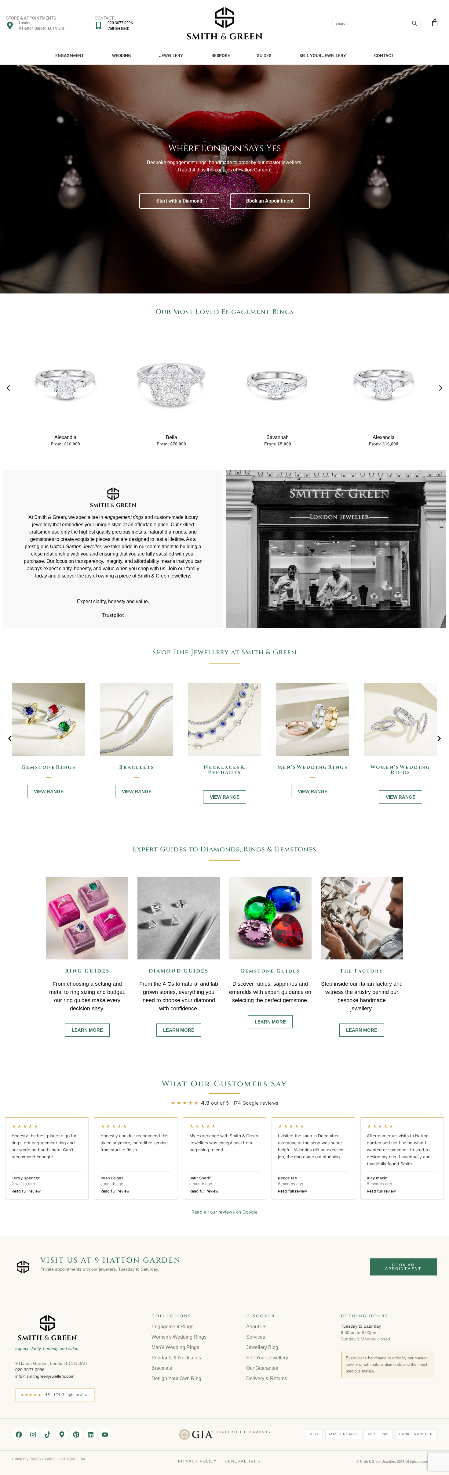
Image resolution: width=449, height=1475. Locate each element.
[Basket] (435, 23)
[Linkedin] (90, 1434)
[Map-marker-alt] (61, 1434)
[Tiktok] (47, 1434)
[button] (8, 388)
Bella (171, 437)
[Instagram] (33, 1434)
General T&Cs (243, 1461)
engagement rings (124, 517)
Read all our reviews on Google (224, 1211)
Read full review (26, 1191)
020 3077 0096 (30, 1369)
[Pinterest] (76, 1434)
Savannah (277, 437)
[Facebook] (18, 1434)
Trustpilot (113, 615)
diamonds (175, 531)
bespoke (348, 1000)
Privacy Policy (197, 1461)
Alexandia (65, 437)
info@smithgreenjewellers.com (45, 1376)
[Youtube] (104, 1434)
